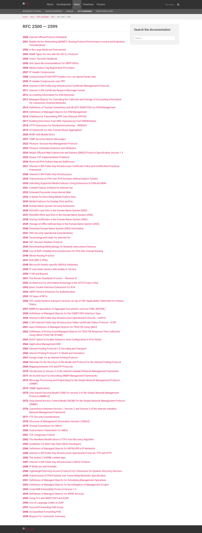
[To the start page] (29, 529)
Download (88, 4)
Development (64, 4)
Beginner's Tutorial (32, 11)
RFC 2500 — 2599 (64, 17)
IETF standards (85, 11)
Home (25, 17)
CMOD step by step (104, 11)
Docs (77, 4)
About (50, 4)
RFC (53, 17)
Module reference (53, 11)
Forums (101, 4)
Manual (70, 11)
